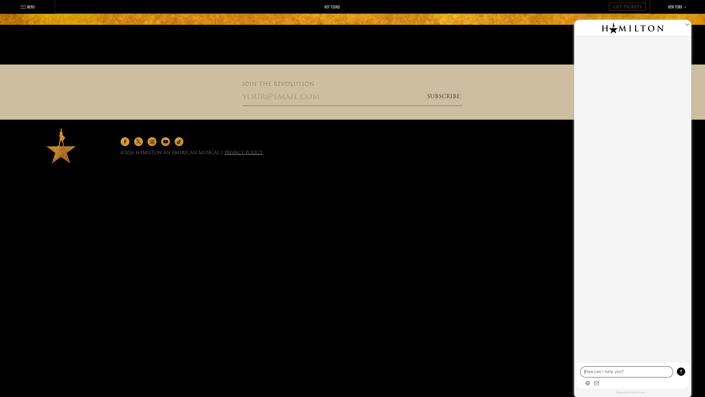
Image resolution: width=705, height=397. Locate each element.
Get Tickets (627, 7)
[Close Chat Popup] (687, 25)
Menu (31, 7)
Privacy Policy (243, 152)
